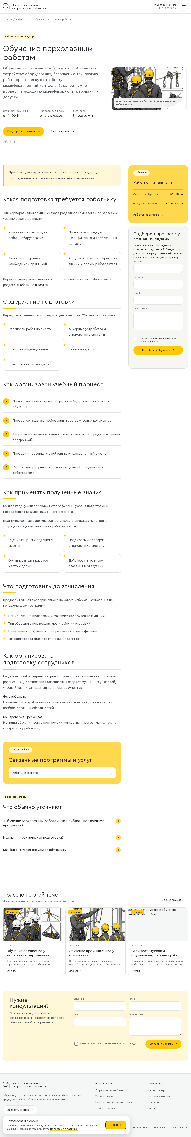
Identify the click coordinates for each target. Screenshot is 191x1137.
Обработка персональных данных (131, 1127)
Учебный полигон (106, 1108)
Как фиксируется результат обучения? (34, 849)
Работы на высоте (63, 131)
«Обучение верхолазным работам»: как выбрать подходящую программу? (54, 823)
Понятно (116, 1125)
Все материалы (175, 900)
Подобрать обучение (23, 131)
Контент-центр (156, 1090)
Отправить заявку (163, 1044)
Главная (7, 19)
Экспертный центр (107, 1096)
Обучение (22, 19)
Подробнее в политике (64, 1129)
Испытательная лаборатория (114, 1102)
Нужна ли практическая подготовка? (33, 837)
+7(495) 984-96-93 (164, 5)
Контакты (153, 1108)
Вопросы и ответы (158, 1096)
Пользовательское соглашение (171, 1127)
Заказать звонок (20, 1109)
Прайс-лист (154, 1102)
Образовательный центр (111, 1090)
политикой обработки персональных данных (117, 1044)
